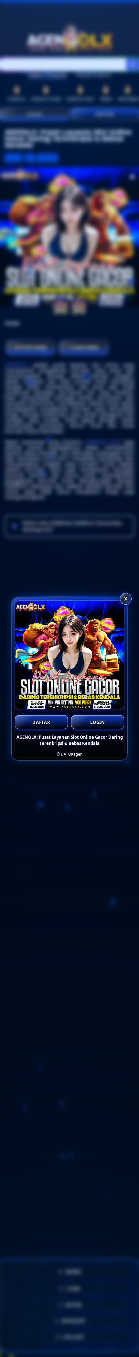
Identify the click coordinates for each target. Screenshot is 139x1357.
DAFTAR (41, 722)
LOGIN (97, 722)
